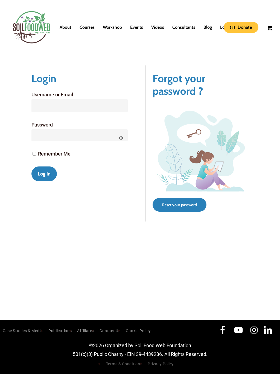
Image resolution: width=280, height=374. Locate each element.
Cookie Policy (138, 331)
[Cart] (269, 27)
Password (42, 125)
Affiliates (85, 331)
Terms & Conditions (124, 364)
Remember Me (54, 154)
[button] (179, 205)
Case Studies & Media (23, 331)
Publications (60, 331)
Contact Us (110, 331)
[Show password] (121, 138)
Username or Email (52, 94)
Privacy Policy (161, 364)
